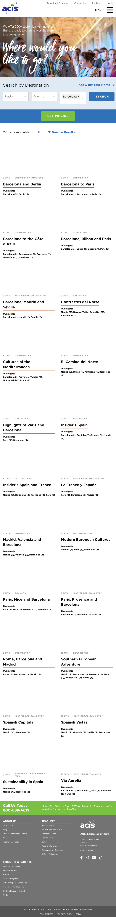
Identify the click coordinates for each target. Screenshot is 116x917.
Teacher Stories (49, 834)
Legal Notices (46, 914)
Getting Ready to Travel (14, 891)
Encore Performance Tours (15, 834)
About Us (9, 821)
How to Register (10, 878)
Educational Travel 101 (52, 829)
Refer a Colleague (50, 854)
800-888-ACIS (16, 810)
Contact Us (80, 3)
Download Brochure (57, 3)
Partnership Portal (11, 842)
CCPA (78, 914)
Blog (5, 829)
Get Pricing (58, 115)
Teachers (48, 821)
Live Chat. (71, 809)
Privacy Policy (64, 914)
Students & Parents (17, 862)
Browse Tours (48, 825)
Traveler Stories (10, 870)
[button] (61, 132)
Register (96, 3)
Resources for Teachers (52, 850)
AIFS (5, 838)
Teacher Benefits (49, 846)
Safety (44, 842)
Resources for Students (13, 887)
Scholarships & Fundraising (15, 883)
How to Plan (47, 838)
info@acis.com (86, 850)
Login (110, 3)
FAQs (5, 895)
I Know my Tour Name (94, 85)
